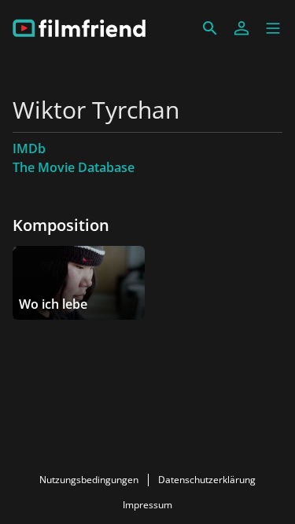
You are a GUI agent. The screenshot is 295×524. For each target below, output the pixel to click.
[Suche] (210, 28)
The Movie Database (74, 167)
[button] (273, 28)
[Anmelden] (241, 28)
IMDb (29, 148)
